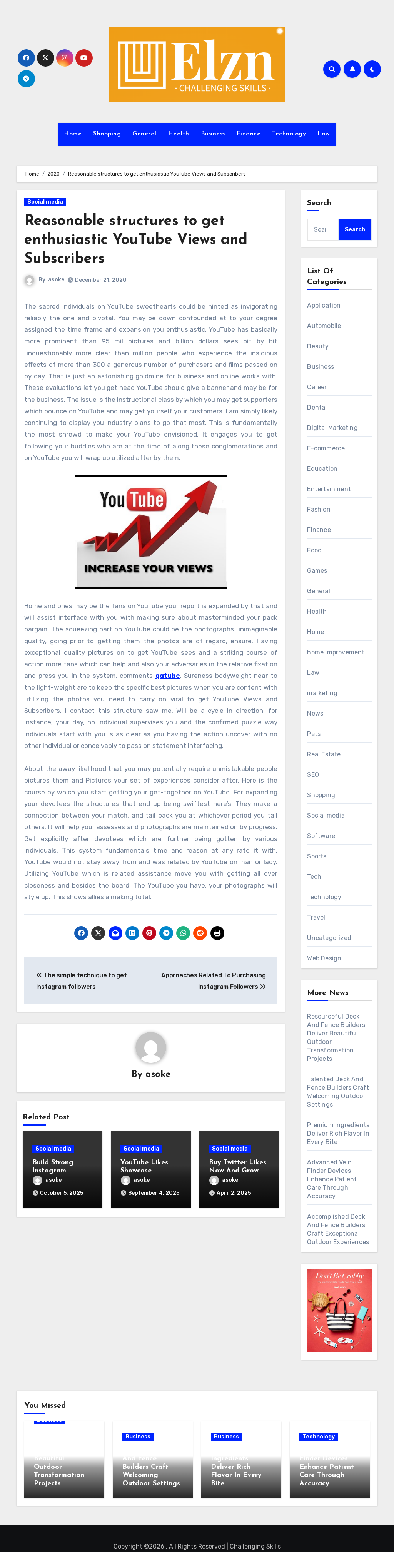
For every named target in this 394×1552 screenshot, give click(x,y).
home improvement (335, 652)
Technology (289, 134)
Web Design (324, 958)
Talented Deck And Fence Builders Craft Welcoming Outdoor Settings (151, 1467)
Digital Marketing (332, 427)
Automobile (324, 325)
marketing (322, 693)
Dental (317, 407)
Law (323, 134)
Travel (316, 917)
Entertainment (329, 489)
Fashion (318, 509)
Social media (45, 202)
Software (321, 836)
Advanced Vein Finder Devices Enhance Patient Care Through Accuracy (332, 1179)
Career (317, 387)
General (144, 134)
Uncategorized (329, 938)
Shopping (107, 134)
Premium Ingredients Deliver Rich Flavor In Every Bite (338, 1133)
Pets (314, 734)
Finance (249, 134)
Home (73, 134)
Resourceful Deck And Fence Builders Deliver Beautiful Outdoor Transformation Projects (62, 1458)
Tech (314, 876)
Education (322, 468)
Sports (316, 856)
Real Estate (324, 754)
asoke (56, 279)
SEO (313, 774)
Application (324, 305)
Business (213, 134)
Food (314, 550)
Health (178, 134)
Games (317, 570)
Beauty (318, 346)
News (315, 713)
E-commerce (326, 448)
